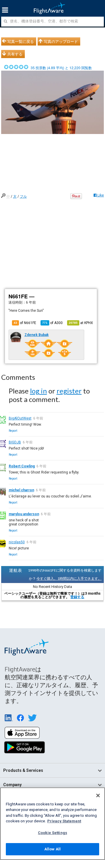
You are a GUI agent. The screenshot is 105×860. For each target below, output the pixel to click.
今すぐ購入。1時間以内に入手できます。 (69, 578)
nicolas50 (17, 542)
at (81, 323)
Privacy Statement (64, 821)
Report (13, 431)
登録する (77, 597)
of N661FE (25, 323)
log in (38, 391)
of (52, 323)
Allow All (52, 849)
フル (23, 196)
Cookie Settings (52, 833)
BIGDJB (15, 442)
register (69, 391)
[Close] (98, 795)
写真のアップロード (61, 41)
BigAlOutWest (20, 418)
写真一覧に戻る (20, 41)
